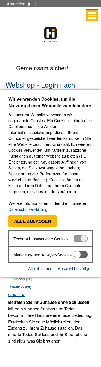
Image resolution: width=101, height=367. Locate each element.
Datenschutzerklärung (27, 209)
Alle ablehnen (40, 268)
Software (16, 294)
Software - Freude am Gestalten (50, 34)
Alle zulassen (32, 221)
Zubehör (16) (22, 278)
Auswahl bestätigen (75, 268)
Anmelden (16, 3)
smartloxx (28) (20, 286)
